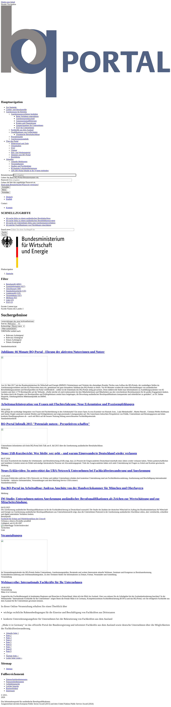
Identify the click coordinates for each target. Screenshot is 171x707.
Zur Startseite (11, 107)
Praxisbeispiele (17, 137)
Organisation (16, 146)
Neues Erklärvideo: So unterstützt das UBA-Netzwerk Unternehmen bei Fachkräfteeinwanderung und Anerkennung (75, 470)
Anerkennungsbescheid (25, 119)
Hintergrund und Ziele (20, 143)
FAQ (13, 148)
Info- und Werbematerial (20, 152)
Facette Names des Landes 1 (12, 309)
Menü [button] (4, 190)
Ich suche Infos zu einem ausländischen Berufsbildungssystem (30, 221)
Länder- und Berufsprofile (16, 109)
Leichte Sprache (12, 686)
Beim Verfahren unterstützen (27, 116)
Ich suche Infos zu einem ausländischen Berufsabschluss (28, 218)
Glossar (14, 150)
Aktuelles (10, 159)
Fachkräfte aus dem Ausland (22, 130)
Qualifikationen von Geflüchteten (24, 132)
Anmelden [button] (5, 192)
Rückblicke (15, 157)
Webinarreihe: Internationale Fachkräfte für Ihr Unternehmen (41, 582)
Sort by (4, 324)
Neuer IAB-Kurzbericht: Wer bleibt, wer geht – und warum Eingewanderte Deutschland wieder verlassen (69, 453)
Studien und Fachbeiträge (21, 166)
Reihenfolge (6, 326)
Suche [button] (4, 235)
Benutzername (6, 175)
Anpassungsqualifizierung (26, 121)
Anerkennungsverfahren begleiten (24, 114)
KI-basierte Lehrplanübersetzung (24, 168)
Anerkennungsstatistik (20, 139)
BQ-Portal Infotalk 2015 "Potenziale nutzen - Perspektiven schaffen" (45, 423)
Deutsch (9, 197)
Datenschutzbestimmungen (16, 679)
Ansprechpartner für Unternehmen (29, 125)
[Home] (85, 97)
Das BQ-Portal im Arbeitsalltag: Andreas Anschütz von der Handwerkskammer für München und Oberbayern (72, 488)
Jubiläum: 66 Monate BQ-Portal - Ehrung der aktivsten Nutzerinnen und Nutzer (53, 351)
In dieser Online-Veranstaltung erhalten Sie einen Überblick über (34, 606)
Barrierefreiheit (12, 688)
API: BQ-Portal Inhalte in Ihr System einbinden (30, 171)
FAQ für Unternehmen (25, 128)
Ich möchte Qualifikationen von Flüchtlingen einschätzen (28, 225)
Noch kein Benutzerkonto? (11, 185)
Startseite (9, 274)
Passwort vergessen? (30, 185)
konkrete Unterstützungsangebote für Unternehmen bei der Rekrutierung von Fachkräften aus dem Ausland (58, 618)
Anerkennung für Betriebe (16, 112)
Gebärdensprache (13, 684)
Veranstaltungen (17, 164)
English (9, 199)
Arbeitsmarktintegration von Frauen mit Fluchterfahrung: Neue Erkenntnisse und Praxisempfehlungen (67, 404)
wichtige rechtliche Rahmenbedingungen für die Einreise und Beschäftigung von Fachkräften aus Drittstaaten (59, 612)
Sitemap (9, 669)
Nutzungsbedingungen (15, 682)
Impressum (10, 691)
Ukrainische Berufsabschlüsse (28, 134)
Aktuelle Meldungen (19, 161)
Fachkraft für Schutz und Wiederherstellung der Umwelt (23, 519)
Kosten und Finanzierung (26, 123)
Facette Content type (9, 306)
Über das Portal (12, 141)
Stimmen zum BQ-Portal (21, 155)
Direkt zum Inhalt (8, 2)
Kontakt (9, 208)
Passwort (4, 180)
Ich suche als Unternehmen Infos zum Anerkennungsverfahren (30, 223)
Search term (5, 229)
